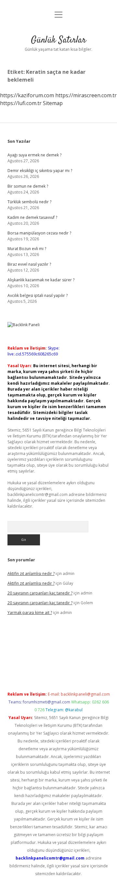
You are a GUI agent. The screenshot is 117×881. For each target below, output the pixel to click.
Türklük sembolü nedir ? (29, 202)
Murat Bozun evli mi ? (26, 248)
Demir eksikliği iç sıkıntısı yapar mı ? (39, 170)
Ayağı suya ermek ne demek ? (34, 155)
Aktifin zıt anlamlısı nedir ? (31, 573)
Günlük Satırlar (58, 40)
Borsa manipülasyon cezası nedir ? (39, 233)
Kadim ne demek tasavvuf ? (32, 217)
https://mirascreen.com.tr (86, 95)
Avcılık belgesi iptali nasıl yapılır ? (37, 295)
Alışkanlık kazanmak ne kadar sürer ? (40, 280)
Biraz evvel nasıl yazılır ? (29, 264)
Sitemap (53, 103)
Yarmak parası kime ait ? (29, 612)
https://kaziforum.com (27, 95)
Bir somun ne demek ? (27, 186)
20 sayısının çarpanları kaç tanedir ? (39, 593)
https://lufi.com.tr (21, 103)
